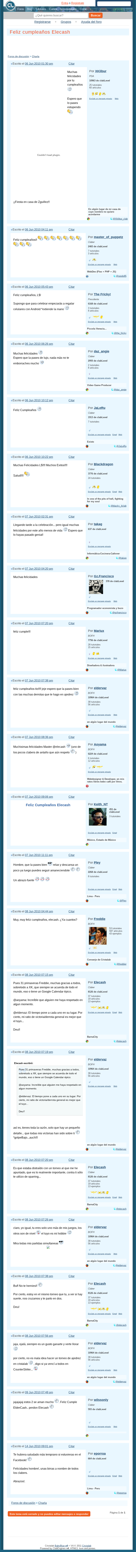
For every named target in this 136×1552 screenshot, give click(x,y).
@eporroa (121, 1493)
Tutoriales (40, 9)
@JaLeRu (121, 446)
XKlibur (100, 71)
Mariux (99, 631)
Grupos (66, 22)
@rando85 (121, 276)
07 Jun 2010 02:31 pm (39, 516)
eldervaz (100, 688)
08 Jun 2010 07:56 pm (39, 1335)
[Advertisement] (71, 44)
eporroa (100, 1453)
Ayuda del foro (91, 22)
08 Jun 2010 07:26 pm (39, 1219)
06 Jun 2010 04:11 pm (39, 229)
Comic (83, 9)
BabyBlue (61, 1545)
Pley (97, 862)
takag (98, 524)
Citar (72, 63)
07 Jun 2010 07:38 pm (39, 680)
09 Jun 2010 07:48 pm (39, 1392)
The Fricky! (102, 294)
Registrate (77, 3)
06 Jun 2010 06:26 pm (39, 343)
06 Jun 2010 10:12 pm (39, 400)
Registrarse (42, 22)
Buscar (96, 15)
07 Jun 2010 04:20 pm (39, 568)
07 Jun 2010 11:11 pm (39, 855)
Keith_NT (101, 804)
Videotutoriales (68, 9)
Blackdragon (103, 464)
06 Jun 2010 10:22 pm (39, 456)
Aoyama (100, 744)
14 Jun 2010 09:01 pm (39, 1446)
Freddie (99, 919)
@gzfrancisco (119, 612)
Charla (35, 56)
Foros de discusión (18, 56)
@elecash (121, 1041)
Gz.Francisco (104, 576)
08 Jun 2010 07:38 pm (39, 1276)
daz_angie (101, 351)
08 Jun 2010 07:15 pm (39, 974)
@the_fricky (120, 333)
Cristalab (86, 1545)
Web (116, 98)
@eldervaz (120, 726)
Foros (20, 9)
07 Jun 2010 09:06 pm (39, 796)
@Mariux (121, 669)
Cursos (53, 9)
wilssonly (101, 1400)
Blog (29, 9)
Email (114, 435)
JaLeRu (99, 408)
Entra (64, 3)
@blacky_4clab (118, 506)
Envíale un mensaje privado (100, 98)
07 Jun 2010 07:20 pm (39, 623)
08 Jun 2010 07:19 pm (39, 1051)
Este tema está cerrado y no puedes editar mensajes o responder (49, 1514)
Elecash (100, 982)
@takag (122, 558)
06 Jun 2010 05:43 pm (39, 286)
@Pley (123, 900)
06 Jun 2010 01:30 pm (39, 63)
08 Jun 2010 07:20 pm (39, 1159)
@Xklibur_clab (120, 218)
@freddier (121, 964)
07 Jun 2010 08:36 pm (39, 737)
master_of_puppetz (108, 237)
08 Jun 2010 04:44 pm (39, 911)
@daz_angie (120, 389)
